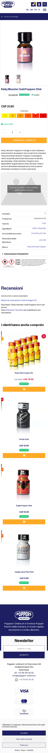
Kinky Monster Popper (36, 246)
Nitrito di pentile (39, 228)
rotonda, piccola (38, 233)
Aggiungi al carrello (24, 140)
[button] (24, 254)
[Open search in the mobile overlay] (44, 4)
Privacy (17, 750)
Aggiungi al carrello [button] (24, 389)
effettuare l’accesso (14, 310)
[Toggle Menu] (44, 10)
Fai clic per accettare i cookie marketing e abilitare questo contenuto (24, 189)
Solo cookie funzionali (24, 739)
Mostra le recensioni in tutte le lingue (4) (19, 300)
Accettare (24, 733)
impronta (30, 750)
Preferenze (24, 745)
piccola (42, 240)
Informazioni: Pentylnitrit (16, 254)
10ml (44, 223)
